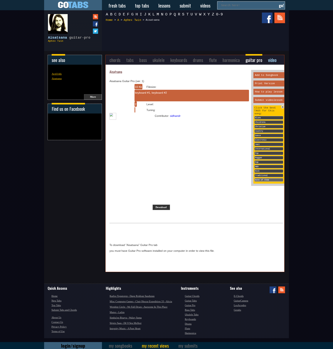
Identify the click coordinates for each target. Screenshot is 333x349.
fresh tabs (117, 5)
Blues (258, 118)
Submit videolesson (269, 100)
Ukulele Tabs (191, 314)
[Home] (73, 5)
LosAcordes (240, 305)
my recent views (155, 345)
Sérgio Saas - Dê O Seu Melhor (125, 323)
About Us (56, 317)
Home (109, 20)
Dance (258, 135)
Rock (257, 171)
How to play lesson (269, 91)
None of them (262, 180)
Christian (260, 126)
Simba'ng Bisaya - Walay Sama (126, 317)
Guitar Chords (192, 296)
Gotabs (237, 309)
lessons (164, 5)
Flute (187, 328)
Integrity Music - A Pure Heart (125, 328)
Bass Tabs (190, 309)
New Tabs (56, 300)
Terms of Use (58, 331)
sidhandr (175, 115)
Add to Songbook (266, 75)
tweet (87, 31)
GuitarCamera (241, 300)
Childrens (260, 122)
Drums (188, 323)
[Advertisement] (196, 38)
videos (205, 5)
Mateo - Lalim (117, 312)
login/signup (73, 345)
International (262, 149)
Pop (256, 153)
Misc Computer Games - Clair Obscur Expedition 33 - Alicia (141, 301)
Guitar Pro (190, 305)
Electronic (261, 140)
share (87, 23)
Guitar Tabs (191, 300)
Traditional (261, 175)
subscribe (87, 16)
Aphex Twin (55, 41)
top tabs (142, 5)
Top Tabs (56, 305)
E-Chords (239, 296)
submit (185, 5)
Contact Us (57, 322)
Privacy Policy (59, 326)
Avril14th (57, 73)
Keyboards (190, 319)
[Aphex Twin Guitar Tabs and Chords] (56, 22)
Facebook (267, 18)
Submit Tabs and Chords (64, 309)
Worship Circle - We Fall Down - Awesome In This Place (138, 306)
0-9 (219, 14)
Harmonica (190, 333)
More (93, 96)
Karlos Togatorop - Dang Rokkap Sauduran (132, 296)
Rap (256, 162)
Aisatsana (57, 78)
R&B (256, 166)
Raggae (258, 158)
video (272, 59)
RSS (279, 18)
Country (259, 131)
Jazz (257, 144)
